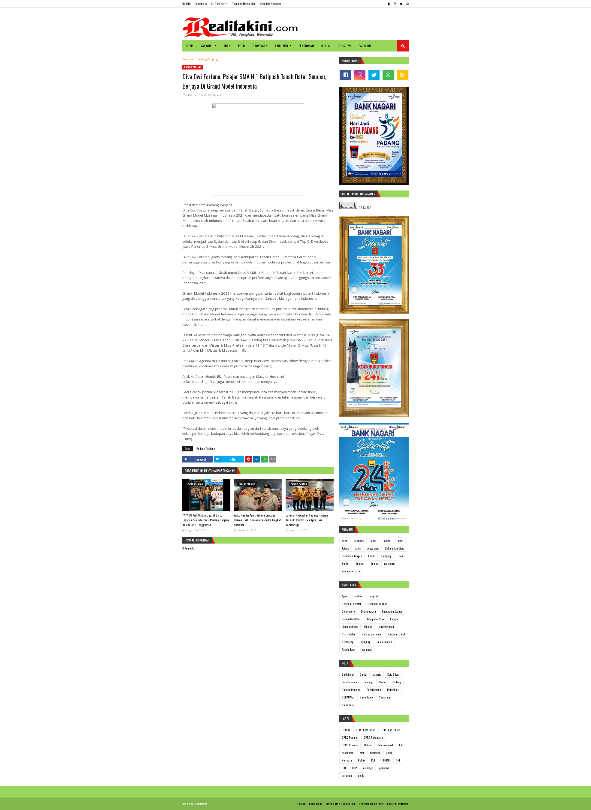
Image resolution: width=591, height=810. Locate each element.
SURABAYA (348, 697)
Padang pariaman (372, 634)
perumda (347, 775)
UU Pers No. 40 (219, 4)
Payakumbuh (374, 690)
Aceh (344, 541)
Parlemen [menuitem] (281, 45)
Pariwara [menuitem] (365, 45)
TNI (398, 760)
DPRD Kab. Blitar (390, 730)
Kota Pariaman (350, 682)
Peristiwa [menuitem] (345, 45)
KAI (401, 745)
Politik (361, 760)
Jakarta (386, 541)
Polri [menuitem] (242, 45)
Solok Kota (348, 705)
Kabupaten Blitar (351, 619)
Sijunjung (365, 642)
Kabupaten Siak (375, 619)
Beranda (188, 59)
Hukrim (368, 745)
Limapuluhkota (350, 627)
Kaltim (371, 556)
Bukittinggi (348, 674)
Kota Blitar (393, 674)
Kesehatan (347, 753)
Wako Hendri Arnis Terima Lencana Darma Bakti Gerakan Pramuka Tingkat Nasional (257, 520)
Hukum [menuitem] (326, 45)
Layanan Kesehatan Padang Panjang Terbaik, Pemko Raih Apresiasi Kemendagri (307, 520)
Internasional (385, 745)
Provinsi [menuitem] (259, 45)
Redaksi (186, 4)
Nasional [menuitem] (206, 45)
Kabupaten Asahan (392, 611)
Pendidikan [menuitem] (306, 45)
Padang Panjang (207, 59)
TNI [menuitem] (225, 45)
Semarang (347, 642)
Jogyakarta (373, 548)
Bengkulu (359, 541)
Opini (389, 753)
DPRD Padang (350, 737)
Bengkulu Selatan (352, 604)
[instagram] (394, 4)
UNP (354, 768)
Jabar (373, 541)
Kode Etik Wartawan (270, 4)
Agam (345, 596)
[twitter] (401, 4)
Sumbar (360, 563)
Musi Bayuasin (387, 627)
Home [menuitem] (189, 45)
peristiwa (384, 768)
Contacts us (201, 4)
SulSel (345, 563)
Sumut (374, 563)
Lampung (386, 556)
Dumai (363, 674)
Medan (382, 682)
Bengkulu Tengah (377, 604)
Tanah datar (348, 649)
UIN (344, 768)
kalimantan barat (351, 571)
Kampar (394, 619)
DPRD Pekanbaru (373, 737)
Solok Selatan (384, 642)
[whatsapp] (407, 4)
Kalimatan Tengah (352, 556)
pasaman (367, 649)
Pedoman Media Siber (244, 4)
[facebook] (388, 4)
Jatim (358, 548)
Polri (374, 760)
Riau (400, 556)
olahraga (368, 768)
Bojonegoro (348, 611)
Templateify (200, 804)
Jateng (345, 548)
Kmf (362, 753)
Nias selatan (349, 634)
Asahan (358, 596)
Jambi (400, 541)
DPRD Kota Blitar (365, 730)
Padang (396, 682)
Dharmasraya (368, 611)
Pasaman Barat (396, 634)
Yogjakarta (389, 563)
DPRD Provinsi (350, 745)
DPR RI (346, 730)
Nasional (375, 753)
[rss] (402, 75)
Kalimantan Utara (394, 548)
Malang (368, 627)
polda (361, 775)
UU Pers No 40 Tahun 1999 (341, 804)
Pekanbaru (393, 690)
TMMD (386, 760)
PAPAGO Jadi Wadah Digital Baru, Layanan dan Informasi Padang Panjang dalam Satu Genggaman (205, 520)
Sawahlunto (366, 697)
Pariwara (347, 760)
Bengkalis (374, 596)
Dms (189, 94)
